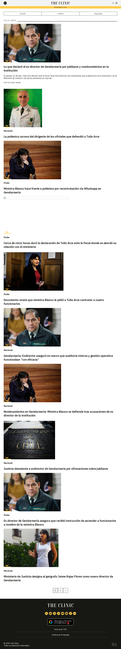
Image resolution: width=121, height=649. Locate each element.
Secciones (116, 3)
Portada (22, 14)
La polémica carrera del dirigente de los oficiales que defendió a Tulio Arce (51, 136)
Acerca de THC (60, 629)
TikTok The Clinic (70, 613)
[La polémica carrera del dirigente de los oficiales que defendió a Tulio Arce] (60, 108)
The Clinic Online (14, 83)
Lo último (60, 14)
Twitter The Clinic (46, 613)
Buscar (113, 3)
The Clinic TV (62, 613)
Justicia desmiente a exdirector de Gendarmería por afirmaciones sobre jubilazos (56, 469)
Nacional (8, 130)
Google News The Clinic (74, 613)
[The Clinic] (7, 3)
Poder (7, 182)
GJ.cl (114, 645)
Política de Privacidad (60, 635)
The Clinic (14, 643)
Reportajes (98, 14)
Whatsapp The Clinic (58, 613)
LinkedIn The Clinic (66, 613)
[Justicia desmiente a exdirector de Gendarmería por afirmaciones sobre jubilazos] (60, 440)
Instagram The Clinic (54, 613)
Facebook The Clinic (50, 613)
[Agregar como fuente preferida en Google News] (60, 622)
